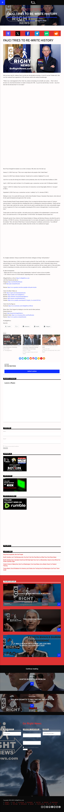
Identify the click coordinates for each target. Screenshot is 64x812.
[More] (44, 358)
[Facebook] (20, 358)
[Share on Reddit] (56, 33)
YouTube (15, 804)
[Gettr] (41, 358)
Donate (7, 802)
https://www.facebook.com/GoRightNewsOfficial (20, 305)
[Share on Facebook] (27, 33)
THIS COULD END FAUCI (32, 619)
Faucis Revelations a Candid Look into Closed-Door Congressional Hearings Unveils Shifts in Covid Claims (31, 347)
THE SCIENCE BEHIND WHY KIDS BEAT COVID (32, 594)
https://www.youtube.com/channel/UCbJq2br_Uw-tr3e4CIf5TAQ (24, 300)
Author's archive (32, 371)
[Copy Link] (38, 358)
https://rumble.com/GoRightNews (16, 294)
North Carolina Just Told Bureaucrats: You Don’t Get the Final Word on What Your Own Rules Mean (29, 557)
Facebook (30, 802)
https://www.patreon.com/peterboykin (17, 317)
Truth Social (41, 804)
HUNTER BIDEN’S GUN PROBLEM (32, 679)
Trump (40, 10)
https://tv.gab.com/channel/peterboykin (16, 292)
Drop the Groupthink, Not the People (13, 554)
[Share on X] (17, 33)
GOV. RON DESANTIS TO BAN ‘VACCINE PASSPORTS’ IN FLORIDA (32, 701)
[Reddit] (31, 358)
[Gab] (25, 358)
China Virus (25, 10)
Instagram (55, 802)
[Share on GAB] (46, 33)
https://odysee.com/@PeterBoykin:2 (16, 298)
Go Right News (32, 724)
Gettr (49, 804)
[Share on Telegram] (37, 33)
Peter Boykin (30, 21)
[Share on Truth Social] (8, 33)
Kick (13, 802)
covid (31, 10)
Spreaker (24, 804)
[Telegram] (23, 358)
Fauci (35, 10)
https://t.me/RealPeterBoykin (15, 281)
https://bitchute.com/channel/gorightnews (18, 296)
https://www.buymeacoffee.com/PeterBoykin (23, 315)
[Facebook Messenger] (36, 358)
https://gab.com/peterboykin (13, 283)
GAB (55, 804)
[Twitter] (28, 358)
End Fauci (6, 610)
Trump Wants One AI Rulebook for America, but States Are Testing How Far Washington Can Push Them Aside (31, 569)
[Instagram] (33, 358)
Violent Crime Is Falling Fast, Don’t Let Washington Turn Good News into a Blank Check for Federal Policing (29, 565)
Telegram (21, 802)
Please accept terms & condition (12, 446)
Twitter (38, 802)
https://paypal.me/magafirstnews (15, 313)
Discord (46, 802)
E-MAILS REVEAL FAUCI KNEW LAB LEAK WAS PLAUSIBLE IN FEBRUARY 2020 (32, 645)
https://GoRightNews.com (22, 278)
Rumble (7, 804)
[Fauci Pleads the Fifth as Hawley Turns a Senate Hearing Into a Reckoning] (12, 340)
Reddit (32, 804)
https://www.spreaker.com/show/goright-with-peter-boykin (22, 287)
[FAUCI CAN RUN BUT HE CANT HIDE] (51, 340)
